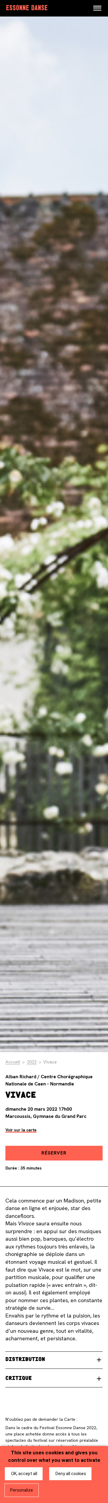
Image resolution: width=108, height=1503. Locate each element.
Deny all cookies (70, 1473)
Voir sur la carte (21, 1130)
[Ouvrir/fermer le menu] (97, 8)
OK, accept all (23, 1473)
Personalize (21, 1490)
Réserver (54, 1153)
